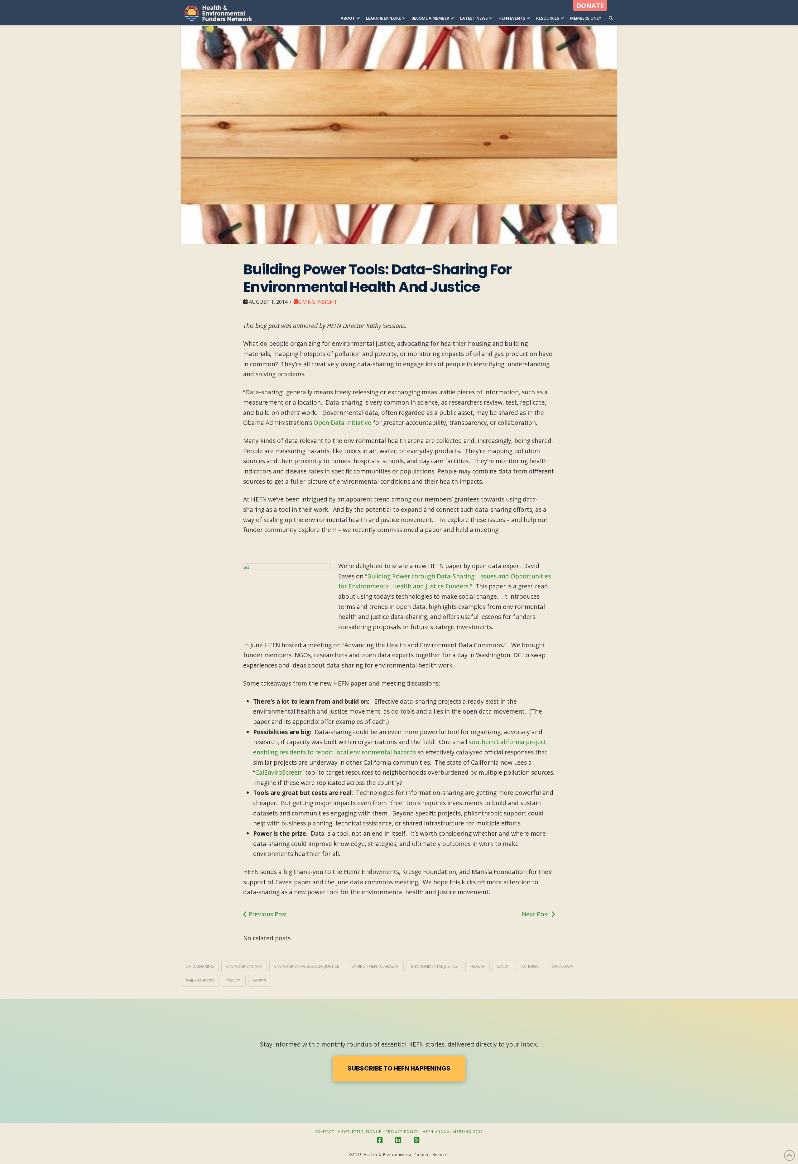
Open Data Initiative (342, 422)
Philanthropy (200, 980)
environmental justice (434, 966)
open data (562, 966)
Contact (324, 1132)
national (530, 966)
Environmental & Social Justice (306, 966)
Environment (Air (244, 966)
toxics (234, 980)
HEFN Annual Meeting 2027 (453, 1132)
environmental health (375, 966)
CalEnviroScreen (278, 772)
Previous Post (267, 914)
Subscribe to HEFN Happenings (399, 1068)
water (259, 980)
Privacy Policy (402, 1132)
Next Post (536, 914)
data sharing (200, 966)
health (477, 966)
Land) (502, 966)
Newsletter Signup (360, 1132)
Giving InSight (317, 301)
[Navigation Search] (610, 12)
